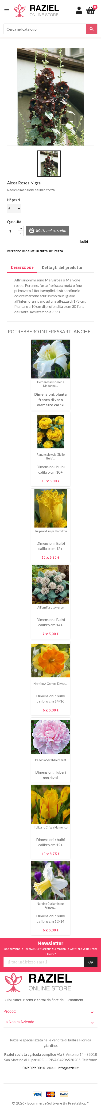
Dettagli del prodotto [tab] (62, 267)
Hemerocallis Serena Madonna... (50, 384)
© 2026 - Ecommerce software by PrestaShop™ (50, 1103)
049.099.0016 (34, 1068)
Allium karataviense (50, 607)
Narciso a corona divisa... (50, 684)
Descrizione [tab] (22, 267)
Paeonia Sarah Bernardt (50, 760)
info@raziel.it (68, 1068)
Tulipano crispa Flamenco (50, 827)
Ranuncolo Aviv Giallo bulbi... (51, 456)
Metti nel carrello (51, 230)
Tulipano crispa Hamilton (50, 531)
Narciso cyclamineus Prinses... (50, 905)
